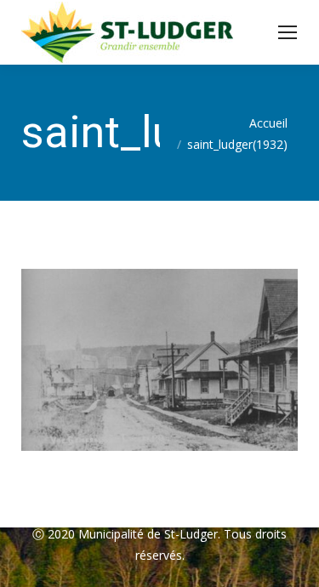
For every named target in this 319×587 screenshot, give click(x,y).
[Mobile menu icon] (287, 32)
